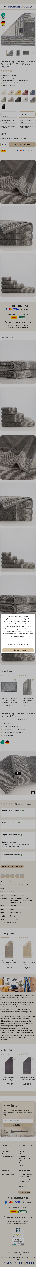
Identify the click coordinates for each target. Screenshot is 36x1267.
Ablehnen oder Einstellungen (18, 644)
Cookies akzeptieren (18, 650)
